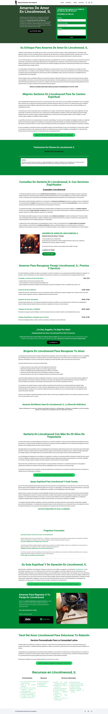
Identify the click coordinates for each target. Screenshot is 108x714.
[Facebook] (86, 2)
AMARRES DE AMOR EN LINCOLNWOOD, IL (60, 233)
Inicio (62, 2)
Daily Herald (42, 684)
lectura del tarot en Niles (77, 684)
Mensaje (59, 28)
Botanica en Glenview (76, 688)
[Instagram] (89, 2)
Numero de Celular (62, 23)
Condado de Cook (43, 686)
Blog (75, 2)
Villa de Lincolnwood (43, 681)
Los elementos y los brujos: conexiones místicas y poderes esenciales (28, 689)
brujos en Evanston (75, 687)
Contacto (81, 2)
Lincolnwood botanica (59, 690)
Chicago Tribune (43, 683)
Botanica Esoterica (75, 682)
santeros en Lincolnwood (60, 688)
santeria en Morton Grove (77, 685)
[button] (20, 162)
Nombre (59, 18)
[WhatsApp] (92, 2)
